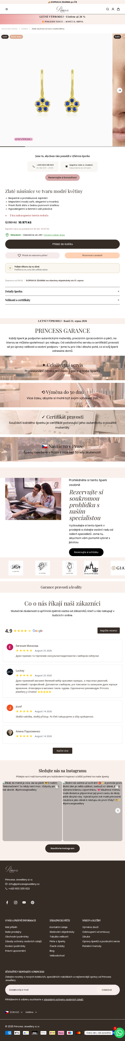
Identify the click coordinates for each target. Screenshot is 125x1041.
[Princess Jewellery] (62, 9)
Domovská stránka (9, 29)
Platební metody (91, 946)
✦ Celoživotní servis (62, 364)
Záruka (86, 936)
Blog (52, 950)
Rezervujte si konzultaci (62, 177)
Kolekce (24, 29)
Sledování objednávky (62, 932)
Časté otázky (57, 946)
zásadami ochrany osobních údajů (63, 999)
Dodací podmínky (15, 946)
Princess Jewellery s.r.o (26, 1026)
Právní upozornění (15, 950)
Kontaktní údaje (59, 927)
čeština (29, 1012)
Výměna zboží (90, 927)
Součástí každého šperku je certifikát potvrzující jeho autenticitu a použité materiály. (62, 425)
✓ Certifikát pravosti (62, 416)
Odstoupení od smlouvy (96, 932)
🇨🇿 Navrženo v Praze (62, 446)
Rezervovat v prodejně (92, 255)
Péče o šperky (57, 941)
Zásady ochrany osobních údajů (23, 941)
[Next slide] (119, 90)
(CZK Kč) (14, 1012)
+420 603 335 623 (19, 888)
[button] (6, 9)
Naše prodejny (13, 932)
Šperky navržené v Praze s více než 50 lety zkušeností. (62, 452)
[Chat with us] (119, 1033)
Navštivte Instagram (62, 848)
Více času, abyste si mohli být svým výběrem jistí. (62, 398)
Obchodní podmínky (17, 936)
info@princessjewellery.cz (24, 884)
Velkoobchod (57, 955)
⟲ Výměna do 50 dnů (62, 392)
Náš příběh (11, 927)
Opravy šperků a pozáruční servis (101, 941)
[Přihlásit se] (112, 9)
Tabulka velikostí (59, 936)
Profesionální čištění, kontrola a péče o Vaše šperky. (62, 371)
